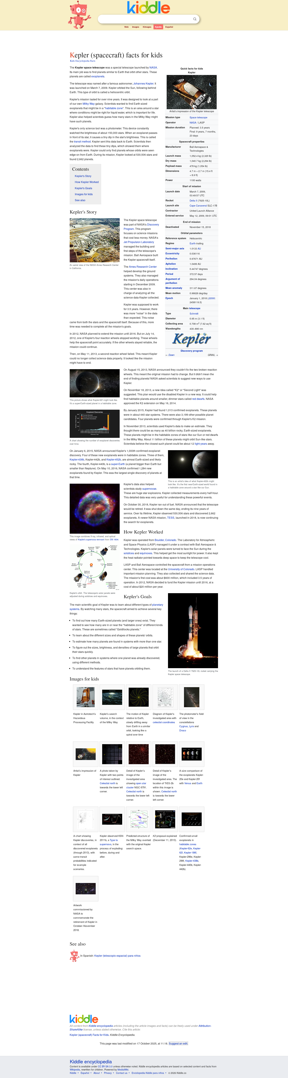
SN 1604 (114, 539)
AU (199, 248)
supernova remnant (95, 539)
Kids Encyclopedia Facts (82, 60)
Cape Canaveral (198, 205)
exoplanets (97, 76)
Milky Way (89, 104)
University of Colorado (181, 569)
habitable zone (114, 108)
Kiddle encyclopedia (101, 1026)
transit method (82, 141)
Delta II (193, 200)
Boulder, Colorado (165, 540)
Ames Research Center (143, 266)
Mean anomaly (174, 288)
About (97, 1072)
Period (169, 274)
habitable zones (187, 844)
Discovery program (192, 350)
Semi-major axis (175, 248)
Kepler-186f (190, 852)
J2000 (211, 298)
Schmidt (194, 313)
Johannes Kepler (143, 83)
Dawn (171, 354)
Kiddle (73, 1072)
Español (169, 26)
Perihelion (171, 258)
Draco (182, 730)
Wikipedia (75, 1069)
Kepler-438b (77, 459)
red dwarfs (198, 399)
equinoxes (146, 553)
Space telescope (198, 117)
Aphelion (171, 263)
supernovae (149, 488)
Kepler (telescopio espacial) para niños (117, 956)
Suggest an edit (178, 1043)
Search (195, 19)
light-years (201, 444)
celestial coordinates (164, 722)
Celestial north (107, 783)
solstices (129, 553)
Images (135, 26)
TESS (170, 518)
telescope (194, 308)
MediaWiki (123, 1069)
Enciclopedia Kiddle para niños (148, 1072)
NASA (193, 122)
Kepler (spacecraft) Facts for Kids (89, 1035)
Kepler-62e (186, 848)
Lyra (191, 726)
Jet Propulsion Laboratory (139, 242)
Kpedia (158, 26)
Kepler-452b (113, 459)
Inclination (172, 268)
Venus (187, 783)
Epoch (169, 298)
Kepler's (82, 539)
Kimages (147, 26)
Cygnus (183, 726)
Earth (193, 243)
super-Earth (118, 464)
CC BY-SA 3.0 (105, 1066)
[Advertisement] (144, 40)
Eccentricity (172, 253)
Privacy (108, 1072)
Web (126, 26)
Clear (188, 19)
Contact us (121, 1072)
